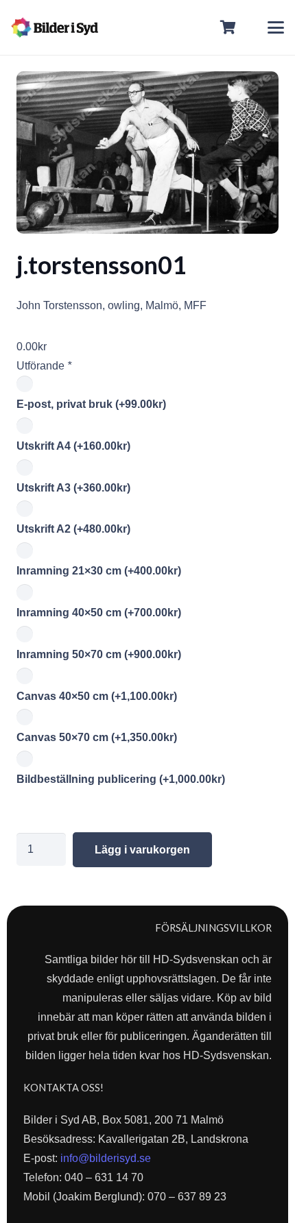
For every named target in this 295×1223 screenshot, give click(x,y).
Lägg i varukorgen (142, 850)
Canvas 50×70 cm (96, 737)
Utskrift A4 (73, 446)
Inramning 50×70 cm (98, 654)
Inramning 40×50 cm (98, 612)
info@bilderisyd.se (105, 1158)
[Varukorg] (228, 27)
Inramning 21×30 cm (98, 571)
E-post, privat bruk (91, 404)
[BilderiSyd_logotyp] (54, 27)
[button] (276, 27)
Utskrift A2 (73, 529)
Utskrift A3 (73, 488)
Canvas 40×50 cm (96, 696)
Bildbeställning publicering (120, 779)
